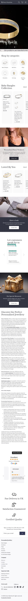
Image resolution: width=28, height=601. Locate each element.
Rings (2, 546)
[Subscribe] (22, 533)
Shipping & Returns (5, 573)
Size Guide (3, 566)
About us (3, 560)
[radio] (16, 103)
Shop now (14, 158)
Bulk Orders (3, 579)
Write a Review (17, 453)
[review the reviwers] (9, 472)
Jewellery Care (4, 564)
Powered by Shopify (6, 597)
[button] (5, 255)
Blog (2, 567)
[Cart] (22, 2)
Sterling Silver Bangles (5, 552)
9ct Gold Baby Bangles (6, 554)
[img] (14, 244)
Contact (3, 562)
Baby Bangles (4, 543)
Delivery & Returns (5, 577)
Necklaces (3, 544)
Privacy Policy (4, 575)
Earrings (3, 548)
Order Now (14, 227)
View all (25, 86)
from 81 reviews (10, 246)
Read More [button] (12, 480)
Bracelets (3, 550)
